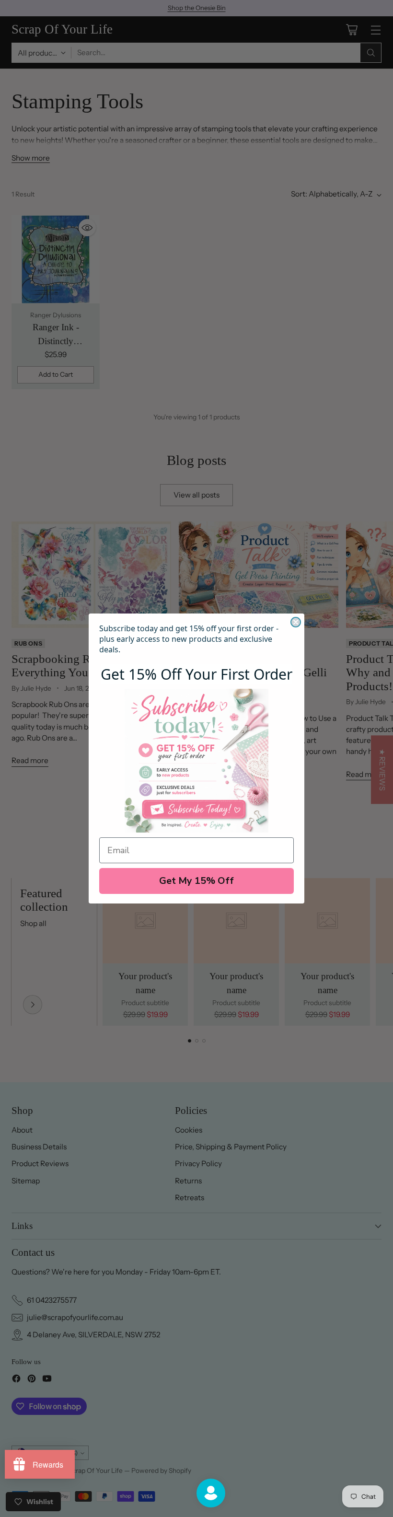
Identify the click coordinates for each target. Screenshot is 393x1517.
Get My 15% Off (196, 880)
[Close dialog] (296, 622)
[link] (196, 761)
